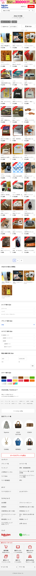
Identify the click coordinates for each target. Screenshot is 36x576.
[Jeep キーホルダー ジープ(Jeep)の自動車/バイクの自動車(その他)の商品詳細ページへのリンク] (18, 242)
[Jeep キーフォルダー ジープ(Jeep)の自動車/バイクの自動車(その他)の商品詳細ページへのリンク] (29, 242)
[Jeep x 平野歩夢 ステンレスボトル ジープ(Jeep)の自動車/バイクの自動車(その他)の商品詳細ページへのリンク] (6, 37)
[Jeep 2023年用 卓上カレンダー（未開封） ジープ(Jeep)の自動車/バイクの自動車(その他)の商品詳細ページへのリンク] (18, 130)
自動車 (4, 341)
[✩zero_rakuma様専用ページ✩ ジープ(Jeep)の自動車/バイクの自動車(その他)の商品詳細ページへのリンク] (18, 167)
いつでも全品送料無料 (18, 551)
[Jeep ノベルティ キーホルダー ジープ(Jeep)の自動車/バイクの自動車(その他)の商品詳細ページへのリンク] (6, 204)
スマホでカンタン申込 (6, 561)
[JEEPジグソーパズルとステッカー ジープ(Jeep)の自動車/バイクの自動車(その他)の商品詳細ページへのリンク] (18, 74)
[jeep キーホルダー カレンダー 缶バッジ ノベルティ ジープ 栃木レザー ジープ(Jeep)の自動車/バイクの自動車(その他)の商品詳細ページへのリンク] (18, 55)
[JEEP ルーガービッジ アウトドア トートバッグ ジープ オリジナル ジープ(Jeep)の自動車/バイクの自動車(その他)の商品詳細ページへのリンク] (18, 93)
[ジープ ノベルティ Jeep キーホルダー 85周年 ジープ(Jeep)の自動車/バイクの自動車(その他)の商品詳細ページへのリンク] (29, 55)
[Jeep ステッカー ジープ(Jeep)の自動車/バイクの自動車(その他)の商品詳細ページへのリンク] (18, 204)
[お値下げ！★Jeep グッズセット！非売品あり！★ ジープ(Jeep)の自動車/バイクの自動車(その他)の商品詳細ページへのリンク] (6, 186)
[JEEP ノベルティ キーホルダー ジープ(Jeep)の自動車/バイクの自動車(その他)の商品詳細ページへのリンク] (29, 74)
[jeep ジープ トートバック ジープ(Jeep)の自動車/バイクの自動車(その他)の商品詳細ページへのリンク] (6, 242)
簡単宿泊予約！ (30, 551)
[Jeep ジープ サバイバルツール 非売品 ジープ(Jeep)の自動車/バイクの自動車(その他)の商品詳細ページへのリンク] (18, 223)
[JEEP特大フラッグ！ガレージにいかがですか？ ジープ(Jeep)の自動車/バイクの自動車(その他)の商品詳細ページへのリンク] (29, 223)
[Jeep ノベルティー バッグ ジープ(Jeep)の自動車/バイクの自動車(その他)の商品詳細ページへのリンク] (18, 37)
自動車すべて (7, 343)
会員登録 (31, 6)
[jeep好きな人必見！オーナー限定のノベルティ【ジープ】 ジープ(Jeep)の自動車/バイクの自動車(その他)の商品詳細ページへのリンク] (6, 149)
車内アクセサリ (8, 346)
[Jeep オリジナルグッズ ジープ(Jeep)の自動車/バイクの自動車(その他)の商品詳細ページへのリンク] (6, 93)
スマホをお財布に (17, 561)
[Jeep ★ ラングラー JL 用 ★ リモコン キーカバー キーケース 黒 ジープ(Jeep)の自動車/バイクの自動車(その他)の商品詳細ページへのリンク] (29, 149)
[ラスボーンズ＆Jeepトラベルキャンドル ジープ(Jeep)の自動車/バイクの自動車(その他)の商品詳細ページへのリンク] (6, 167)
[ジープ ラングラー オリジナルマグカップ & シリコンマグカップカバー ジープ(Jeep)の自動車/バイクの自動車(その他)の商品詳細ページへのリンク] (29, 37)
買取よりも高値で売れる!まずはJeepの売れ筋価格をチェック (9, 395)
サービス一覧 (4, 567)
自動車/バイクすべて (7, 338)
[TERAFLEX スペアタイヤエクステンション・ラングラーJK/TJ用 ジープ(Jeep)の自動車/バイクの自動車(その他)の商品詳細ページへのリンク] (29, 204)
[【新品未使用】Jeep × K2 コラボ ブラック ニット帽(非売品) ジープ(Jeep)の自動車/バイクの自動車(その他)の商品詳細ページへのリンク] (6, 74)
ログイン (23, 6)
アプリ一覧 (22, 567)
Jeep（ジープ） (5, 21)
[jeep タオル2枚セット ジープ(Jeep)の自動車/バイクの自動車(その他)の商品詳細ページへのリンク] (6, 130)
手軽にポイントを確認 (30, 561)
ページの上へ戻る (18, 411)
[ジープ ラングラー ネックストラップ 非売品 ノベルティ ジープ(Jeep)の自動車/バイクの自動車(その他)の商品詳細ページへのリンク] (6, 55)
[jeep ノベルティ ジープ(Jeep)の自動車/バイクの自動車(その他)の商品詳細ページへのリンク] (18, 111)
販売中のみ (5, 26)
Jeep (2, 324)
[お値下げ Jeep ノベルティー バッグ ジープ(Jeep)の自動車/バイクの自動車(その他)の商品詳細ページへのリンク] (29, 93)
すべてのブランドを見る (18, 455)
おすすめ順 (13, 26)
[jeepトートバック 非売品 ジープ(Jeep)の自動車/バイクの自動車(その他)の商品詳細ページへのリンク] (29, 186)
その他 (13, 21)
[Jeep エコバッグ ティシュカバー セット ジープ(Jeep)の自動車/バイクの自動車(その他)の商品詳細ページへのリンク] (29, 167)
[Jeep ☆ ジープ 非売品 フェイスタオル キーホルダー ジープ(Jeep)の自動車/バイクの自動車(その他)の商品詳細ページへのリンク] (6, 223)
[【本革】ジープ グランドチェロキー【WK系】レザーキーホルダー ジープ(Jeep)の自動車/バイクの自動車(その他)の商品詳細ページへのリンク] (29, 111)
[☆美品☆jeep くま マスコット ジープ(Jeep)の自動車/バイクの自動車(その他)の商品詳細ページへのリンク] (29, 130)
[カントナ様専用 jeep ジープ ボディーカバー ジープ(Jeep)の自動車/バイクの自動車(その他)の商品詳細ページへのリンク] (18, 186)
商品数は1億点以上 (6, 551)
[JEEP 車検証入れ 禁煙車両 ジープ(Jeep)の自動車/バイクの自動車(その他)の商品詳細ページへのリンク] (6, 111)
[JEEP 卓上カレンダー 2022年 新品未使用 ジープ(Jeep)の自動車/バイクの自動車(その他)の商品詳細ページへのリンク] (18, 149)
